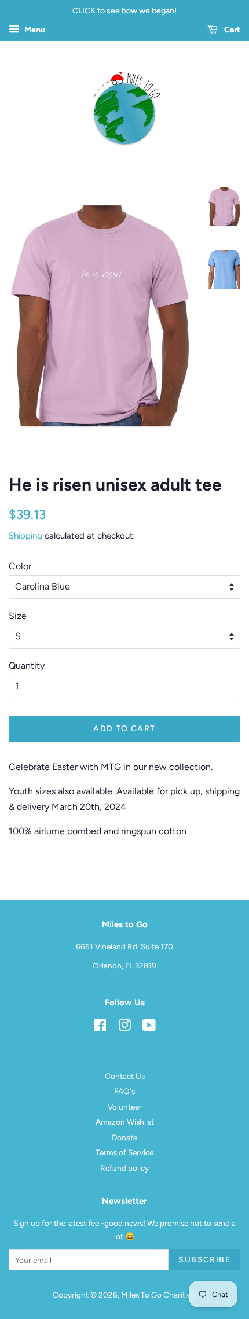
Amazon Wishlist (125, 1121)
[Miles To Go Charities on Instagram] (124, 1027)
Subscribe (204, 1260)
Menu (34, 30)
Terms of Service (124, 1152)
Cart (231, 30)
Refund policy (124, 1168)
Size (18, 615)
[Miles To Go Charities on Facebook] (100, 1027)
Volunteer (125, 1106)
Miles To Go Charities (158, 1294)
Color (20, 566)
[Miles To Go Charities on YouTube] (149, 1027)
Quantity (27, 665)
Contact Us (125, 1076)
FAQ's (124, 1091)
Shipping (25, 535)
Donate (124, 1137)
